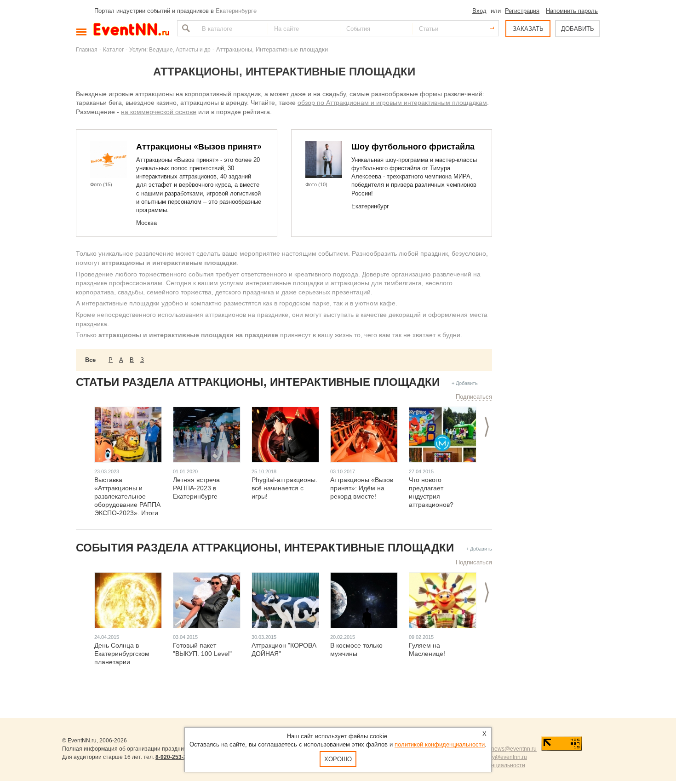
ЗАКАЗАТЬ (528, 28)
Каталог (113, 49)
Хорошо (338, 759)
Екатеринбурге (236, 10)
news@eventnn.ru (514, 749)
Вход (479, 10)
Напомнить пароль (572, 10)
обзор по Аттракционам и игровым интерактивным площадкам (392, 102)
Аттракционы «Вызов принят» (199, 146)
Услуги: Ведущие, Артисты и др (170, 49)
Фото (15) (101, 184)
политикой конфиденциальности (440, 744)
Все (90, 359)
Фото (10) (316, 184)
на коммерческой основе (158, 111)
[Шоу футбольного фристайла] (323, 159)
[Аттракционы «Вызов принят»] (108, 159)
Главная (86, 49)
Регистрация (522, 10)
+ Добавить (465, 383)
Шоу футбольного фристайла (413, 146)
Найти (185, 28)
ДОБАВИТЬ (577, 28)
